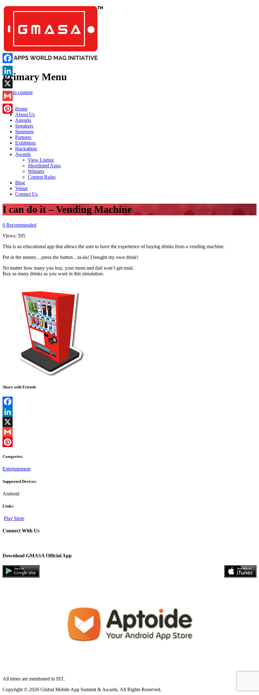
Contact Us (26, 194)
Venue (21, 188)
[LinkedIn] (129, 412)
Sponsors (24, 131)
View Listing (41, 160)
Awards (23, 154)
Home (21, 108)
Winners (36, 171)
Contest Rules (42, 177)
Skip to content (18, 92)
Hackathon (26, 148)
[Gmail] (129, 432)
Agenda (23, 120)
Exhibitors (25, 143)
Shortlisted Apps (44, 165)
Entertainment (16, 468)
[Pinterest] (129, 442)
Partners (23, 137)
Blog (20, 182)
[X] (129, 422)
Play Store (14, 518)
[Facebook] (129, 402)
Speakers (24, 126)
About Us (25, 114)
